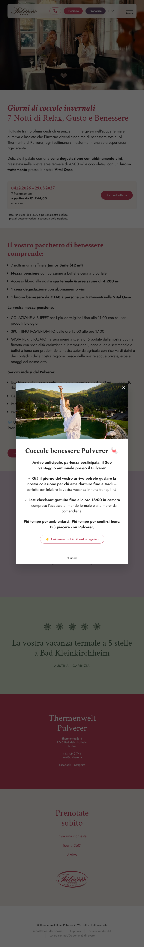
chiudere (72, 558)
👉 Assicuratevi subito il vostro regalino (72, 539)
